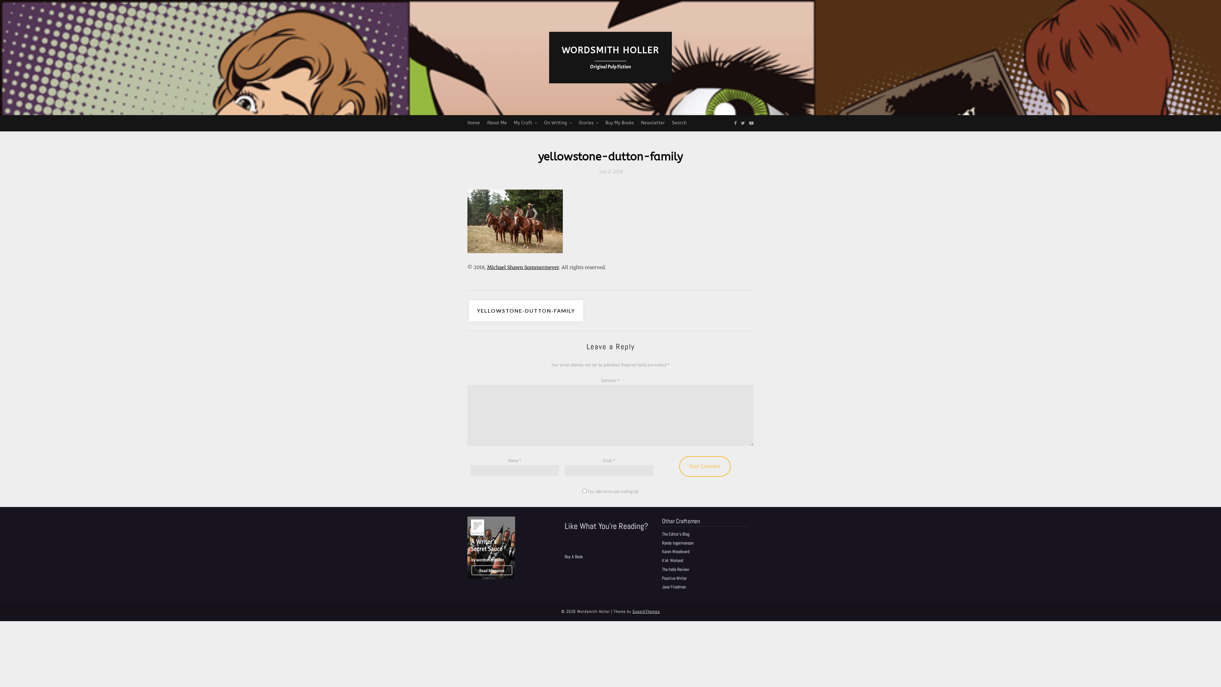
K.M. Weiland (672, 560)
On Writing (555, 123)
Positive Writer (674, 578)
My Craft (523, 123)
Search (679, 123)
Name (514, 460)
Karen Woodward (675, 551)
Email (609, 460)
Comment (610, 380)
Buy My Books (619, 123)
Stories (586, 123)
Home (473, 123)
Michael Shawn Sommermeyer (523, 267)
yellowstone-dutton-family (526, 311)
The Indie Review (675, 569)
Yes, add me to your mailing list (613, 491)
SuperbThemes (646, 611)
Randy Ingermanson (677, 543)
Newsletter (653, 123)
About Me (497, 123)
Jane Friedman (674, 587)
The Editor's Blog (675, 534)
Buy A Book (574, 556)
